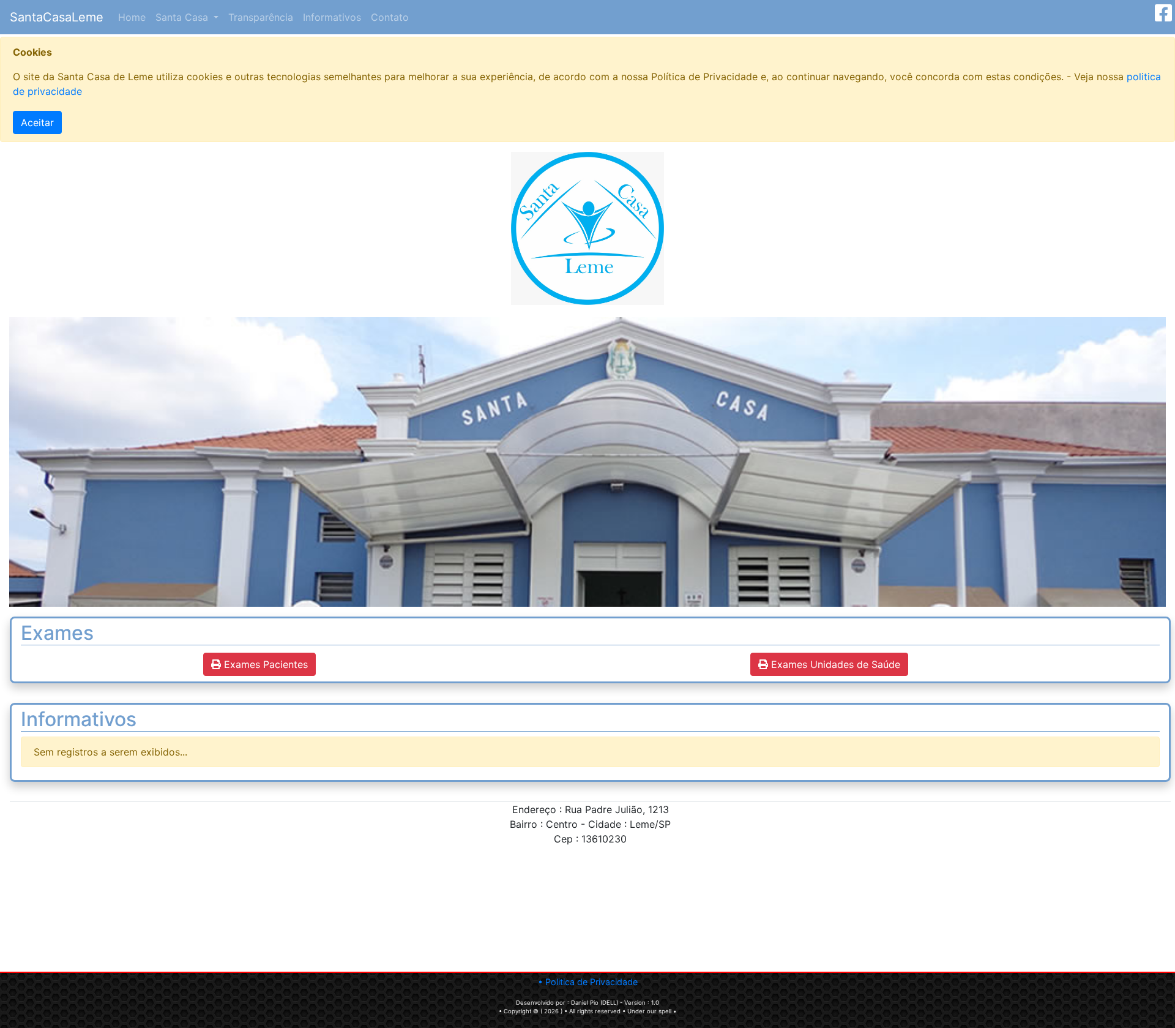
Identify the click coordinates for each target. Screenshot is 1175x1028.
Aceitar (37, 122)
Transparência (260, 17)
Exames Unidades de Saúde (834, 664)
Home (134, 16)
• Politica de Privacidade (588, 982)
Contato (390, 17)
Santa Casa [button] (183, 17)
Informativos (332, 17)
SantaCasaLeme (56, 17)
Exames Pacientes (264, 664)
